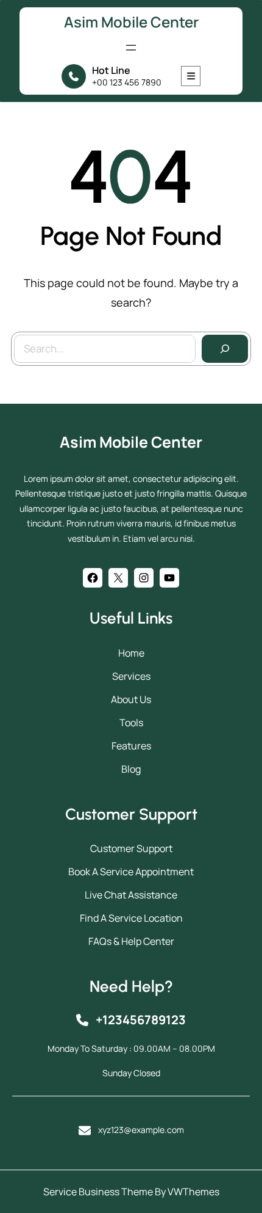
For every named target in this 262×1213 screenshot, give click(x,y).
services (131, 676)
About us (131, 699)
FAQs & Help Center (131, 941)
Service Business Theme (98, 1191)
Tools (131, 722)
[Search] (225, 349)
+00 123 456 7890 (126, 82)
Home (131, 653)
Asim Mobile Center (131, 22)
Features (131, 745)
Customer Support (131, 848)
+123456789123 (141, 1019)
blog (131, 769)
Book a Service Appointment (131, 871)
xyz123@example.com (141, 1129)
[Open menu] (131, 47)
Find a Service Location (131, 918)
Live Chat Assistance (131, 895)
